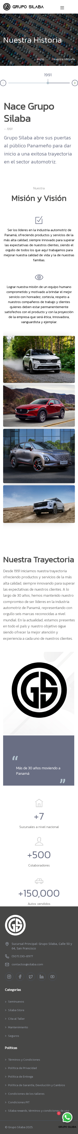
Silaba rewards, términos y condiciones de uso (38, 1111)
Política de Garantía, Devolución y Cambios (36, 1085)
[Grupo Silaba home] (39, 925)
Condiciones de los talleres (26, 1094)
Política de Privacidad (22, 1068)
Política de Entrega (20, 1076)
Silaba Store (16, 1010)
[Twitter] (31, 976)
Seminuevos (16, 1001)
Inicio (40, 59)
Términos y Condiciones (24, 1060)
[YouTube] (52, 976)
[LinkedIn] (41, 976)
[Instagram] (9, 976)
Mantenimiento (18, 1027)
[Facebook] (20, 976)
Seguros (13, 1036)
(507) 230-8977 (22, 956)
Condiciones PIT (19, 1102)
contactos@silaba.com (27, 964)
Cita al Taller (16, 1019)
